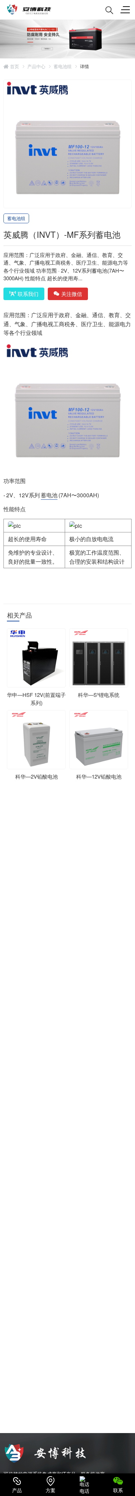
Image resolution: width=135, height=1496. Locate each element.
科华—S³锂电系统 (98, 694)
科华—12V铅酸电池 (99, 776)
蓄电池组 (63, 66)
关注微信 (71, 293)
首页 (14, 66)
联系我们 (28, 293)
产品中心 (36, 66)
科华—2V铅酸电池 (36, 776)
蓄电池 (49, 495)
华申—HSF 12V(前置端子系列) (36, 698)
